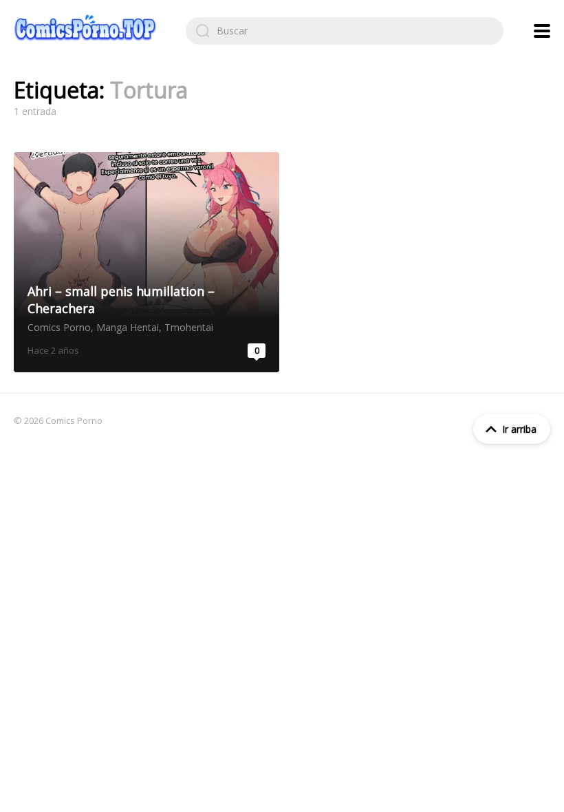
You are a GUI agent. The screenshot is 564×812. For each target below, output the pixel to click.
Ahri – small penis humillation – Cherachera (146, 262)
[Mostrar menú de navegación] (542, 31)
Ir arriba (519, 429)
